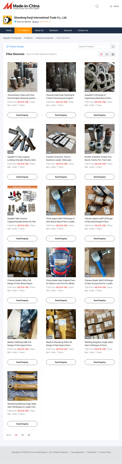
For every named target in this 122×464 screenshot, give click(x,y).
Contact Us (83, 30)
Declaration (91, 452)
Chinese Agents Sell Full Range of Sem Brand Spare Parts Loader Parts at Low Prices (99, 221)
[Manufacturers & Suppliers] (21, 5)
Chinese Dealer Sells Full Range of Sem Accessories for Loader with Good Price (99, 283)
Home (8, 30)
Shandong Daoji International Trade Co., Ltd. (40, 17)
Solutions (53, 30)
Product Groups (16, 46)
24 (16, 435)
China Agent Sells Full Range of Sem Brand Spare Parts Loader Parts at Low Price (60, 221)
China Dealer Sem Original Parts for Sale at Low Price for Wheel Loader (60, 283)
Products (25, 30)
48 (29, 434)
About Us (39, 30)
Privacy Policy (105, 452)
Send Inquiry (22, 115)
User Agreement (77, 452)
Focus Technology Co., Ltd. (42, 452)
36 (22, 434)
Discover (68, 30)
